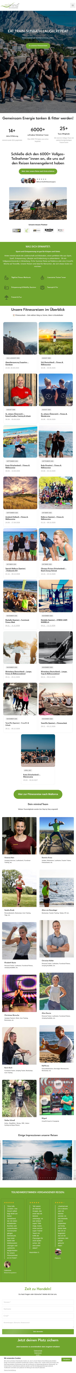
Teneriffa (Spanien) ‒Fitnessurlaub (54, 723)
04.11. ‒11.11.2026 (12, 625)
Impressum (38, 1353)
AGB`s (38, 1355)
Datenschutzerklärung (10, 1370)
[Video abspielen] (38, 203)
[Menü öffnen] (72, 5)
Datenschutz (38, 1350)
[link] (20, 338)
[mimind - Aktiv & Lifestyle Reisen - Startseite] (10, 5)
